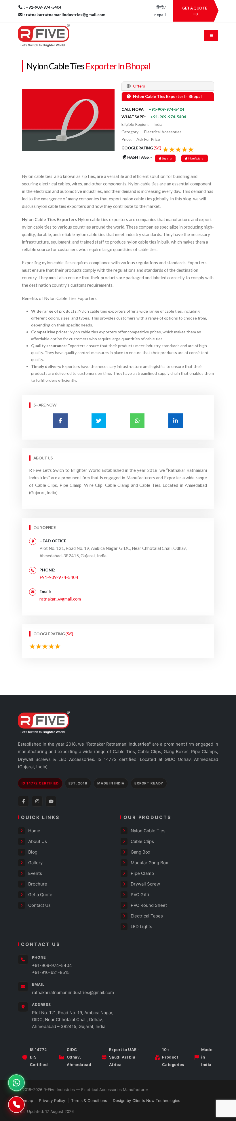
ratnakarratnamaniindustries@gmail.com (73, 992)
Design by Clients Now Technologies (146, 1100)
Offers (138, 85)
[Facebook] (23, 801)
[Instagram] (37, 801)
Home (34, 830)
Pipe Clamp (142, 873)
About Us (37, 841)
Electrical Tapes (147, 916)
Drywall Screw (145, 884)
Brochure (37, 884)
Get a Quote (40, 894)
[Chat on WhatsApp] (16, 1082)
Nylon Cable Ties (55, 66)
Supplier (167, 158)
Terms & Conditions (89, 1100)
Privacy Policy (52, 1100)
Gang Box (140, 852)
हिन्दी (160, 7)
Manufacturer (196, 158)
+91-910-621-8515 (51, 972)
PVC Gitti (140, 894)
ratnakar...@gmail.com (60, 598)
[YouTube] (50, 801)
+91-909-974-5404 (166, 109)
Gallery (35, 862)
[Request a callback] (16, 1104)
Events (35, 873)
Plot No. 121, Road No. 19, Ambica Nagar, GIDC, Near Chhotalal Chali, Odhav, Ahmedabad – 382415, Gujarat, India (72, 1019)
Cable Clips (142, 841)
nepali (160, 14)
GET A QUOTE (194, 8)
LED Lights (141, 926)
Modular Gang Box (149, 862)
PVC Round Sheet (149, 905)
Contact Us (39, 905)
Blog (32, 852)
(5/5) (157, 147)
